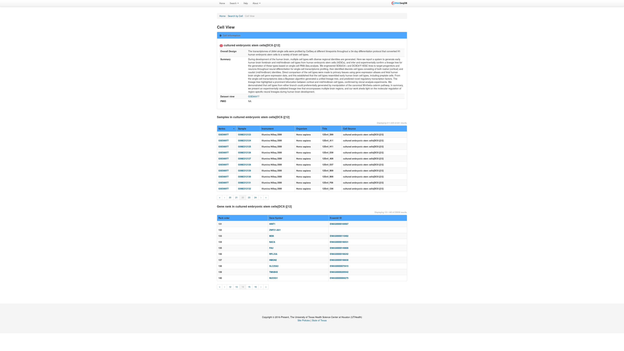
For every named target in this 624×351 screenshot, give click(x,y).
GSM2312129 (244, 170)
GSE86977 (253, 96)
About (256, 3)
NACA (272, 241)
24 (255, 197)
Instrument (268, 128)
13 (236, 286)
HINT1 (272, 223)
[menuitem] (222, 3)
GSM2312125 (244, 146)
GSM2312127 (244, 158)
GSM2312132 (244, 188)
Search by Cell (235, 16)
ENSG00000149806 (339, 247)
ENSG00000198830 (339, 259)
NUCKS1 (273, 278)
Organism (301, 128)
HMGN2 (273, 259)
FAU (271, 247)
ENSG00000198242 (339, 253)
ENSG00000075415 (339, 265)
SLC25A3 (273, 265)
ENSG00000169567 (339, 223)
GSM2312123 (244, 134)
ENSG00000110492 (339, 235)
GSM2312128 (244, 164)
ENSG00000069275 (339, 278)
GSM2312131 (244, 182)
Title (324, 128)
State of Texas (319, 320)
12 (230, 286)
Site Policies (304, 320)
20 (230, 197)
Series (221, 128)
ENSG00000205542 (339, 271)
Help (246, 3)
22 (243, 197)
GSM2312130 (244, 176)
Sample (242, 128)
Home (222, 3)
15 (249, 286)
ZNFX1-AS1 (275, 229)
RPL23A (273, 253)
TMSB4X (273, 271)
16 (255, 286)
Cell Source (349, 128)
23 (249, 197)
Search (233, 3)
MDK (271, 235)
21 (236, 197)
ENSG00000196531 (339, 241)
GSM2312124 (244, 140)
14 (243, 286)
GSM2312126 (244, 152)
